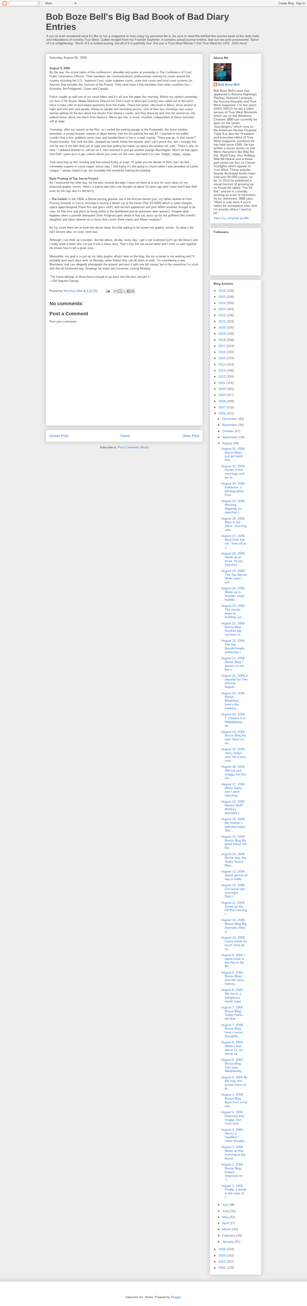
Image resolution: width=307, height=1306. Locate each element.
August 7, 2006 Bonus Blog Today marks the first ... (232, 1013)
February (229, 1235)
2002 (222, 1267)
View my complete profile (231, 218)
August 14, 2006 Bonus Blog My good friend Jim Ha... (234, 842)
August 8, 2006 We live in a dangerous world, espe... (232, 995)
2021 (222, 321)
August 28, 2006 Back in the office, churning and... (234, 524)
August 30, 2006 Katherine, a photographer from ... (233, 489)
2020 (222, 327)
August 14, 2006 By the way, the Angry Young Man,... (233, 859)
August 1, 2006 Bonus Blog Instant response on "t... (232, 1172)
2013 (222, 370)
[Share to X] (124, 291)
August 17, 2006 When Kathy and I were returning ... (233, 789)
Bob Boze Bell (229, 84)
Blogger (176, 1297)
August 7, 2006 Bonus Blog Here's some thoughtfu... (232, 1030)
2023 (222, 309)
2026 (222, 290)
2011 (222, 383)
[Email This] (115, 291)
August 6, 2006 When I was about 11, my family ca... (232, 1047)
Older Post (190, 436)
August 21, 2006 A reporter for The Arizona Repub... (234, 681)
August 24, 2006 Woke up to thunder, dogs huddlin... (233, 593)
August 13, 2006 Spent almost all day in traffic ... (234, 875)
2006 (222, 413)
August (227, 443)
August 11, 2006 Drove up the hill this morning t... (234, 908)
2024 (222, 303)
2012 (222, 376)
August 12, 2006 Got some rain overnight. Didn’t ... (233, 890)
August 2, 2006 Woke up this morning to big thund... (233, 1152)
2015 (222, 358)
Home (125, 436)
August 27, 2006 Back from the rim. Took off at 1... (233, 541)
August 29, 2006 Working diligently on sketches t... (233, 506)
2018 (222, 340)
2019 (222, 333)
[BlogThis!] (120, 291)
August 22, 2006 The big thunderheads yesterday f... (233, 646)
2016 (222, 352)
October (228, 431)
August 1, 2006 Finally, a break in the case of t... (233, 1191)
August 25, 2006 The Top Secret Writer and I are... (234, 576)
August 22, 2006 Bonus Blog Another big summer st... (233, 628)
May (225, 1217)
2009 (222, 395)
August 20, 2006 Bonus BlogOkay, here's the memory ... (233, 700)
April (225, 1223)
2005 (222, 1249)
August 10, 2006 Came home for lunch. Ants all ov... (234, 943)
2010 (222, 389)
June (226, 1211)
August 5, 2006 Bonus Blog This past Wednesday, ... (233, 1065)
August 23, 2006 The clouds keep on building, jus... (233, 611)
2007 (222, 407)
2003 (222, 1261)
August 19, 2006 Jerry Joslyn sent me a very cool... (233, 754)
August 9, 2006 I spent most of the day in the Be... (233, 960)
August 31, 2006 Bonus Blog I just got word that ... (233, 454)
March (227, 1229)
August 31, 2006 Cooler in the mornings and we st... (233, 471)
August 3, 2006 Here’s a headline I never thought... (234, 1135)
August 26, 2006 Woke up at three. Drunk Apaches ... (233, 559)
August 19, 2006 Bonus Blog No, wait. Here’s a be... (234, 737)
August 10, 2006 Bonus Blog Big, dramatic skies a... (234, 925)
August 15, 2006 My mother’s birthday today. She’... (233, 824)
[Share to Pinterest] (133, 291)
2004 (222, 1255)
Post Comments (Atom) (133, 447)
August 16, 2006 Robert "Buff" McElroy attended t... (233, 807)
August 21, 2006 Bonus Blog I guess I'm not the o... (233, 663)
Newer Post (58, 436)
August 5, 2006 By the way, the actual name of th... (234, 1082)
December (230, 419)
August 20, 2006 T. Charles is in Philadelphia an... (233, 719)
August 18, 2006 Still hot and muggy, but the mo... (233, 772)
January (228, 1241)
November (230, 425)
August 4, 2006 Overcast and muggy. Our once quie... (232, 1117)
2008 (222, 401)
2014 (222, 364)
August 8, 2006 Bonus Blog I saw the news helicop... (232, 978)
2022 (222, 315)
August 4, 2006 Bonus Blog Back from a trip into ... (234, 1100)
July (225, 1204)
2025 (222, 296)
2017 (222, 346)
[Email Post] (107, 291)
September (230, 437)
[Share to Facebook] (128, 291)
